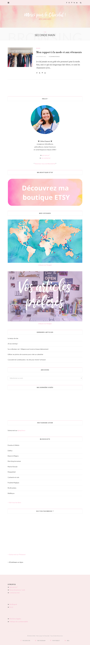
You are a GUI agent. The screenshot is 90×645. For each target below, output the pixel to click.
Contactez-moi (14, 593)
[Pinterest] (42, 73)
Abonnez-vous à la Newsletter (45, 164)
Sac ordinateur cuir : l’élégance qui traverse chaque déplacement (28, 349)
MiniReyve (11, 493)
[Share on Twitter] (39, 73)
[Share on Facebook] (36, 73)
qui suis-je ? (46, 155)
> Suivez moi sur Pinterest (17, 554)
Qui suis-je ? (13, 587)
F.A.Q (11, 607)
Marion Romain (12, 467)
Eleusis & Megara (13, 456)
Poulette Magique (13, 483)
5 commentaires (54, 56)
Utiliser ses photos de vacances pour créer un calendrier (25, 354)
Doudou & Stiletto (13, 445)
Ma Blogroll (13, 604)
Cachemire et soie (13, 477)
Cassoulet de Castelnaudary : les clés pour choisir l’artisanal (27, 360)
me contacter (45, 158)
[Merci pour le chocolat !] (45, 16)
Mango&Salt (12, 472)
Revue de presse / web (17, 590)
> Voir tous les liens (14, 502)
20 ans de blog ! (13, 344)
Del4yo (10, 451)
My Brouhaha (12, 488)
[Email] (45, 73)
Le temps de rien (13, 338)
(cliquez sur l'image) (45, 265)
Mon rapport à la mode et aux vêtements (59, 52)
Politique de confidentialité (18, 621)
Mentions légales (15, 619)
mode (38, 48)
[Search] (80, 2)
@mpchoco (21, 430)
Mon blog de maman (14, 461)
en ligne (16, 562)
